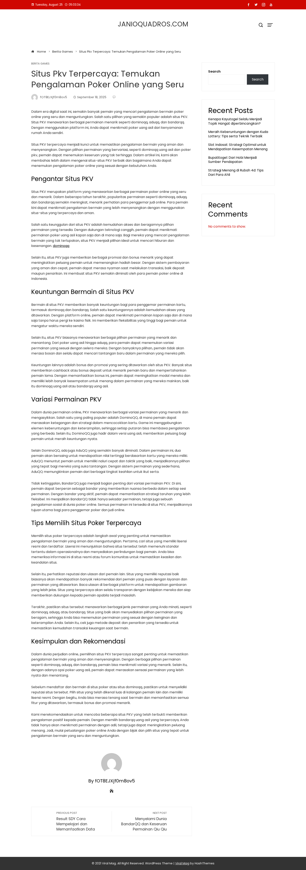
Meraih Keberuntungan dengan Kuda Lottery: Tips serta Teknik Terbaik (238, 134)
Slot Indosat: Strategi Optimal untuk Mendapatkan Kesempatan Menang (237, 146)
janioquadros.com (153, 24)
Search (214, 71)
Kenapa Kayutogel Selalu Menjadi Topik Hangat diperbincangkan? (235, 121)
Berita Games (40, 63)
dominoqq (61, 245)
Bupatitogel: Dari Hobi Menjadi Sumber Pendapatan (232, 159)
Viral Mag (182, 863)
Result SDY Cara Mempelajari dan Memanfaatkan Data (75, 821)
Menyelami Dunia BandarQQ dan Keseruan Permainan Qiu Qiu (144, 821)
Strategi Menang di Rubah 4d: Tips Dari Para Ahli (236, 172)
